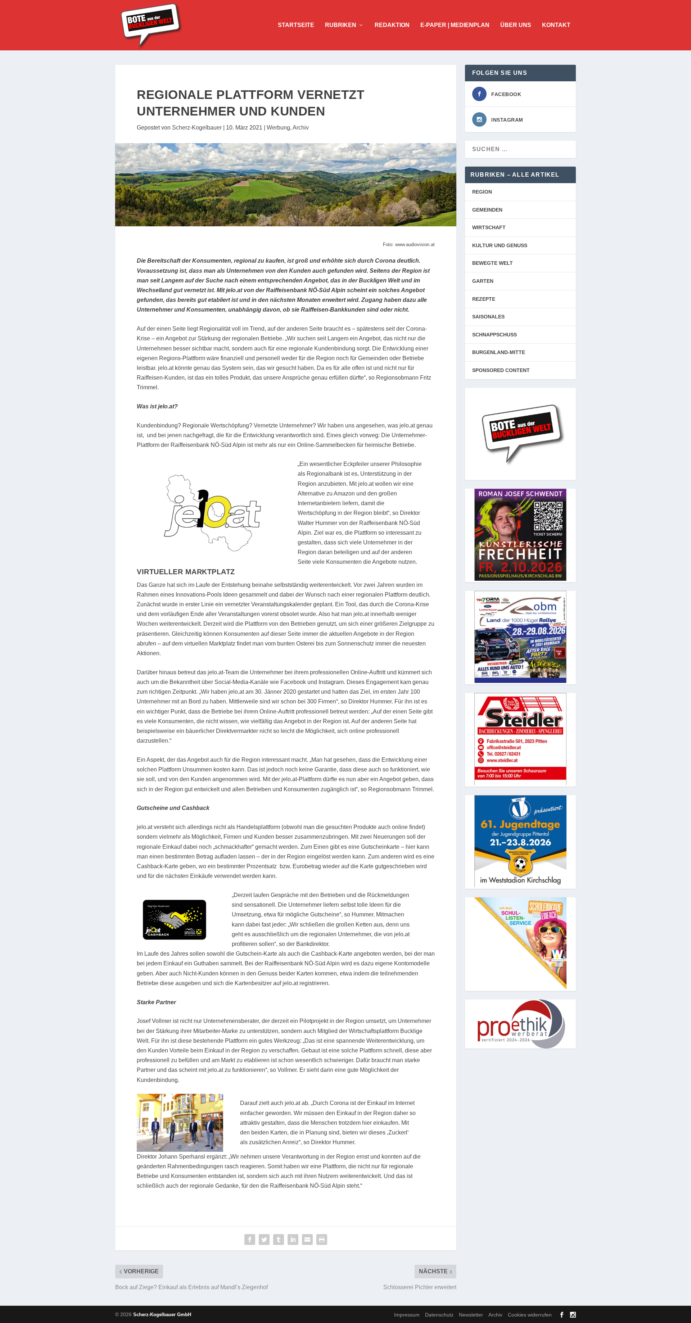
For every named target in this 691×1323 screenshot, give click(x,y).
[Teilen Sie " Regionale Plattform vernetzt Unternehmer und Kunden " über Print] (322, 1239)
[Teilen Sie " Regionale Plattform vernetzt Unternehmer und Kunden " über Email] (307, 1239)
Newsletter (471, 1315)
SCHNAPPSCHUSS (494, 334)
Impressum (407, 1315)
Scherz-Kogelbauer (197, 127)
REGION (482, 192)
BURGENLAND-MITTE (498, 352)
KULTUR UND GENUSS (499, 245)
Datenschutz (439, 1315)
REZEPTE (483, 299)
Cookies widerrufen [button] (530, 1315)
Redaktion (392, 25)
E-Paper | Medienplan (454, 25)
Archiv (301, 127)
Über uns (515, 25)
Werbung (278, 127)
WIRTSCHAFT (489, 227)
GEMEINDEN (487, 210)
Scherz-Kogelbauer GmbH (162, 1314)
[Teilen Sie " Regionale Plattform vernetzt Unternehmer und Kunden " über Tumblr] (278, 1239)
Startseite (296, 25)
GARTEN (482, 281)
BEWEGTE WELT (492, 263)
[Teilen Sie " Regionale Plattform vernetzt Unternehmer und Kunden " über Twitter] (264, 1239)
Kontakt (556, 25)
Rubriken (340, 25)
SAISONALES (488, 317)
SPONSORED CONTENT (501, 370)
